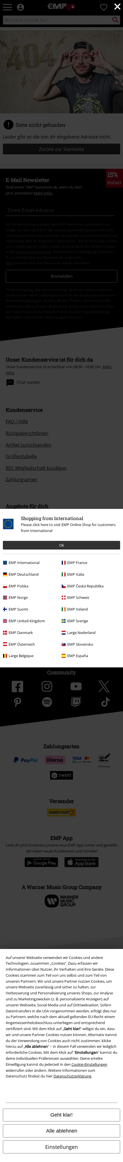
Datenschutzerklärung (72, 1076)
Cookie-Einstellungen (89, 1064)
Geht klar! (61, 1115)
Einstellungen (61, 1146)
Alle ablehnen (61, 1131)
